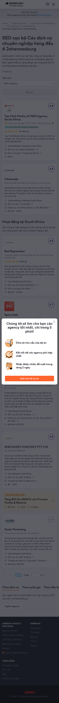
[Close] (54, 321)
